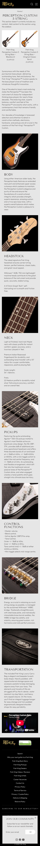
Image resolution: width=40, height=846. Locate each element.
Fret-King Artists (20, 776)
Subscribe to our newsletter (19, 808)
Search (20, 754)
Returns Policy (20, 801)
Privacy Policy (20, 787)
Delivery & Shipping (20, 798)
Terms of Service (20, 790)
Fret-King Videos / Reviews (20, 772)
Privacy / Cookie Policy (20, 794)
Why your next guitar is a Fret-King (20, 757)
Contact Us (20, 783)
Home (19, 11)
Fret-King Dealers (20, 768)
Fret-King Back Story (20, 761)
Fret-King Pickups (20, 765)
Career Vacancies (20, 779)
